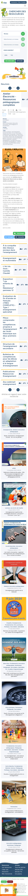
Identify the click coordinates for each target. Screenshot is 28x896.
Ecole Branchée (11, 546)
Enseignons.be (8, 429)
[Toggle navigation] (25, 5)
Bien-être (6, 663)
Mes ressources (7, 874)
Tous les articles (20, 867)
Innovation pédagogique (16, 586)
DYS (6, 55)
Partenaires (18, 707)
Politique (7, 626)
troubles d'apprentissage (15, 669)
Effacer (20, 61)
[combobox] (11, 34)
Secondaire (14, 626)
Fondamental (9, 625)
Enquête (9, 623)
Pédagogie (7, 667)
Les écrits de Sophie (16, 508)
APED (14, 468)
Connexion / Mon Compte (18, 2)
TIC (12, 55)
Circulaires (18, 874)
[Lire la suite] (6, 228)
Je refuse (10, 881)
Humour (13, 768)
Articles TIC (18, 872)
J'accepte (4, 881)
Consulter (21, 237)
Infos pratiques (18, 625)
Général (15, 429)
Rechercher (9, 61)
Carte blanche (9, 766)
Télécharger (20, 233)
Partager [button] (10, 237)
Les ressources (7, 867)
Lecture (7, 508)
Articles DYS (19, 869)
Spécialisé (21, 626)
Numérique (18, 665)
